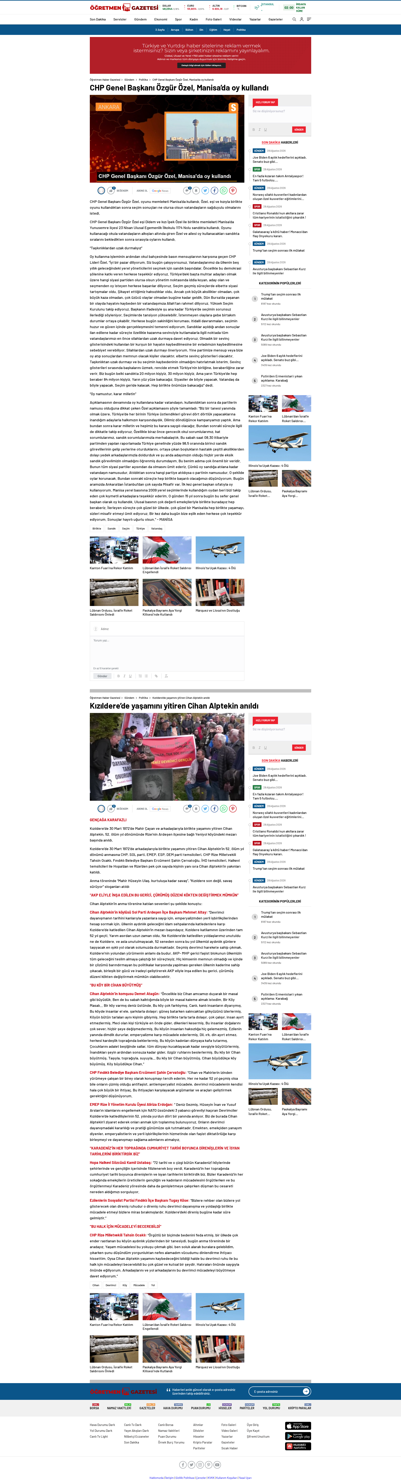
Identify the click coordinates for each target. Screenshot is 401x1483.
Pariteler (247, 1406)
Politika (241, 29)
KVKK (211, 1477)
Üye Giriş (253, 1425)
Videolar (235, 19)
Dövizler (198, 1430)
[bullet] (146, 675)
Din (201, 29)
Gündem (140, 19)
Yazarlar (255, 19)
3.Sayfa (160, 29)
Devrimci (111, 1285)
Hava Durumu (173, 1406)
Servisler (120, 19)
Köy (125, 1285)
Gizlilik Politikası (184, 1477)
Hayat (226, 29)
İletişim (169, 1477)
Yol (153, 1285)
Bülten (189, 29)
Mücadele (139, 1285)
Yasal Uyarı (245, 1477)
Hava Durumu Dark (102, 1425)
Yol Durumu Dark (101, 1430)
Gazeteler (276, 19)
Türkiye (140, 528)
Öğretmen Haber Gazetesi (105, 79)
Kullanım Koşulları (226, 1477)
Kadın (194, 19)
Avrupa (175, 29)
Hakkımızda (157, 1477)
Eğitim (213, 29)
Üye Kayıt (253, 1430)
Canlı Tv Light (99, 1436)
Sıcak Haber (229, 1448)
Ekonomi (160, 19)
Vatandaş (156, 528)
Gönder (102, 676)
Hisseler (225, 1406)
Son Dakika (98, 19)
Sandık (112, 528)
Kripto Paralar (299, 1406)
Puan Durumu (201, 1406)
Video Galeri (229, 1430)
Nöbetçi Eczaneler (136, 1436)
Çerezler (201, 1477)
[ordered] (140, 675)
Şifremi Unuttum (258, 1436)
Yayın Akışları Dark (136, 1430)
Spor (178, 19)
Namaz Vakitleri (119, 1406)
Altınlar (198, 1425)
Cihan (96, 1285)
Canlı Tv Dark (133, 1425)
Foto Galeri (214, 19)
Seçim (126, 528)
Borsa (94, 1406)
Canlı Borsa (165, 1425)
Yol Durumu (271, 1406)
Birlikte (97, 528)
